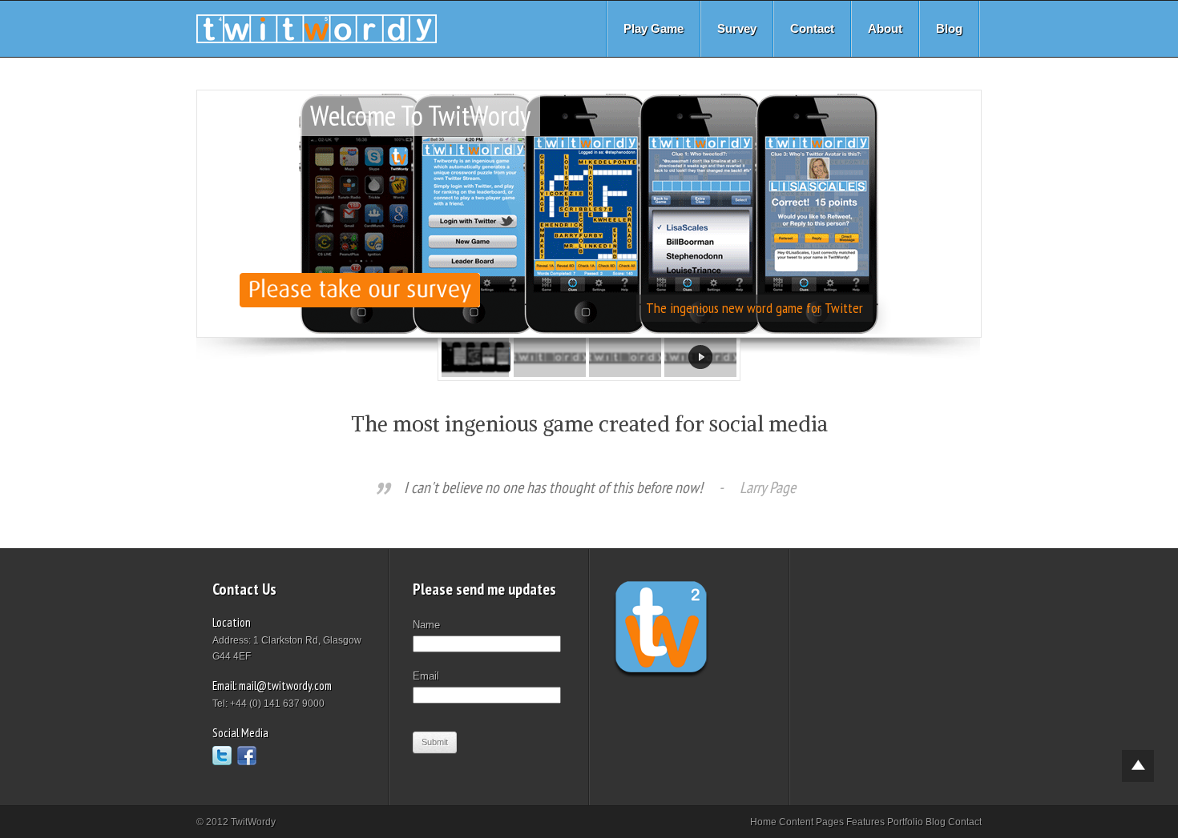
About (885, 28)
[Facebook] (246, 755)
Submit (435, 742)
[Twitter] (222, 755)
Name (426, 625)
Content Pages (811, 822)
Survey (736, 28)
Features (865, 822)
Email (426, 676)
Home (763, 822)
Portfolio (905, 822)
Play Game (653, 28)
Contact (812, 28)
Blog (949, 28)
